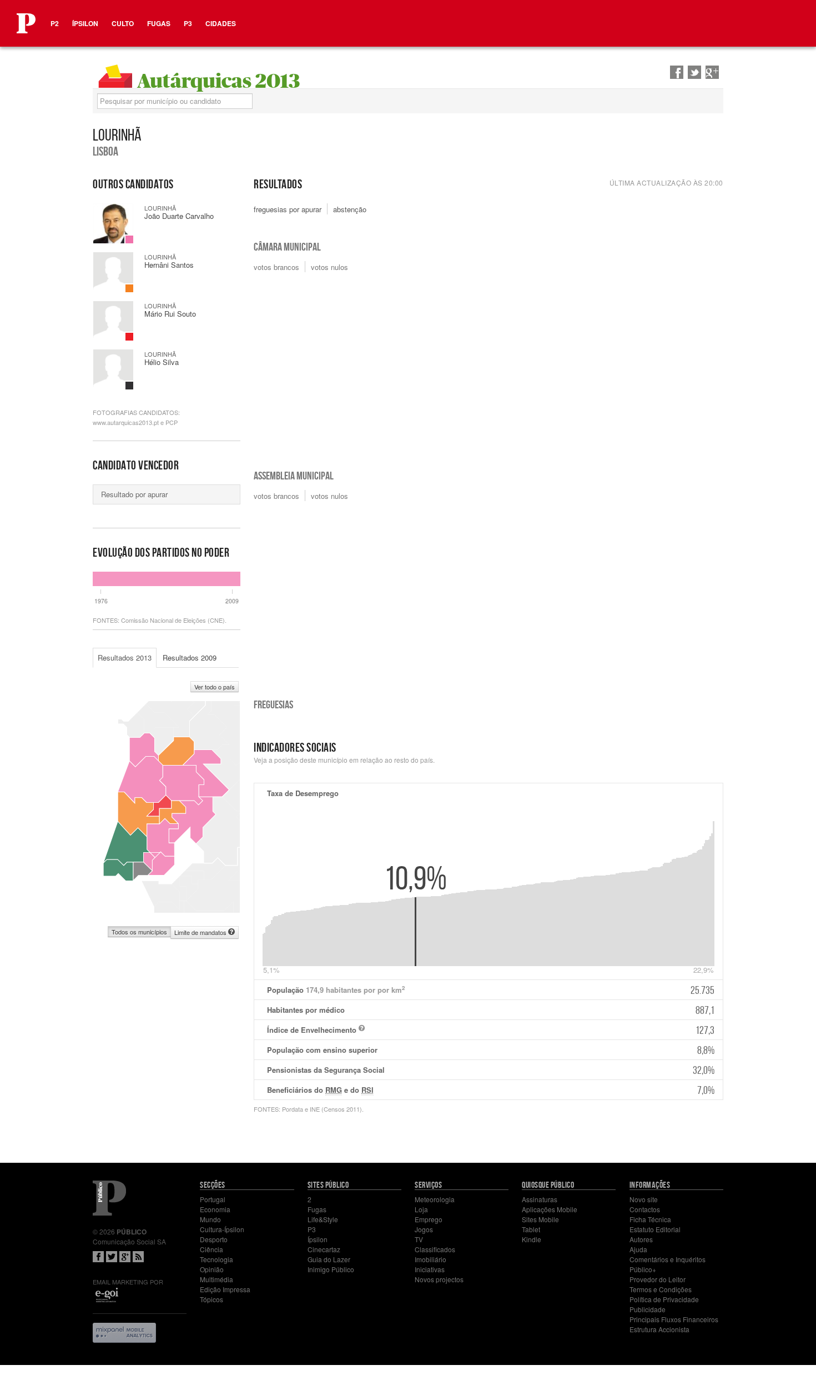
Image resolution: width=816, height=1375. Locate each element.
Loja (421, 1209)
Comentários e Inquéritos (667, 1259)
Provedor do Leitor (657, 1279)
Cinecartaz (324, 1249)
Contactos (644, 1209)
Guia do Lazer (329, 1259)
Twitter (111, 1256)
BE (129, 385)
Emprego (428, 1219)
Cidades (220, 23)
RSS (138, 1256)
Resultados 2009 (189, 657)
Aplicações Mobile (549, 1209)
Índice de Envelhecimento (490, 1030)
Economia (215, 1209)
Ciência (211, 1249)
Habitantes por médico (490, 1010)
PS (129, 239)
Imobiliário (430, 1259)
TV (419, 1239)
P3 (188, 23)
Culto (123, 23)
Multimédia (216, 1279)
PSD (129, 288)
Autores (641, 1239)
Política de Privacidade (664, 1299)
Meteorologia (435, 1199)
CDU (129, 337)
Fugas (158, 23)
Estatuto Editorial (655, 1229)
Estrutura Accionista (659, 1329)
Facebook (98, 1256)
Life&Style (323, 1219)
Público (109, 1198)
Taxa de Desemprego (303, 793)
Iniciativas (430, 1269)
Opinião (212, 1269)
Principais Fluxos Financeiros (673, 1319)
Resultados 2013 (125, 657)
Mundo (210, 1219)
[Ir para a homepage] (26, 23)
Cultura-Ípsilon (222, 1229)
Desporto (214, 1239)
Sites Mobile (540, 1219)
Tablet (531, 1229)
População (490, 990)
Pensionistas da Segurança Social (490, 1070)
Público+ (642, 1269)
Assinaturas (539, 1199)
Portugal (212, 1199)
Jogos (424, 1229)
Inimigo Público (331, 1269)
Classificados (435, 1249)
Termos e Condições (660, 1289)
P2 (55, 23)
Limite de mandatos (201, 932)
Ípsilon (85, 23)
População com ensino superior (490, 1050)
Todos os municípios (139, 931)
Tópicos (211, 1299)
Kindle (531, 1239)
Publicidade (647, 1309)
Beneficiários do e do (490, 1090)
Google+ (124, 1256)
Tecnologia (216, 1259)
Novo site (643, 1199)
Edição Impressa (225, 1289)
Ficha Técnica (650, 1219)
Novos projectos (439, 1279)
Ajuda (638, 1249)
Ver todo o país (214, 686)
